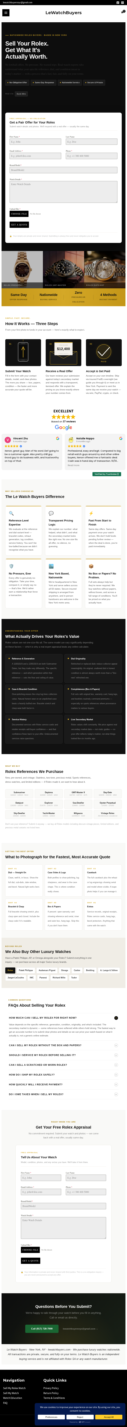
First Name (15, 136)
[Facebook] (117, 2)
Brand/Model (16, 165)
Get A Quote (19, 224)
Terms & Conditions (54, 1398)
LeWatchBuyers (64, 12)
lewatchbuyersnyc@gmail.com (17, 2)
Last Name (70, 136)
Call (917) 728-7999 (42, 1328)
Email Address (16, 151)
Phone (69, 151)
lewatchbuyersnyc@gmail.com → (80, 1329)
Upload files (15, 209)
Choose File (19, 213)
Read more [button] (73, 465)
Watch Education (12, 1398)
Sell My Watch (11, 1393)
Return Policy (51, 1393)
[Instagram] (122, 2)
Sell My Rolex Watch (14, 1388)
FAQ (5, 1403)
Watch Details (16, 179)
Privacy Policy (51, 1388)
